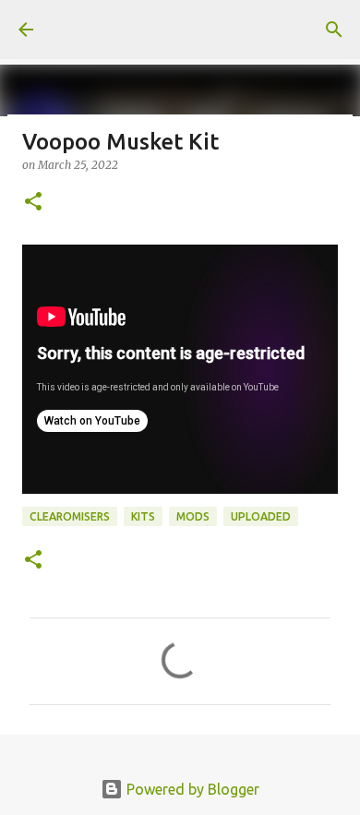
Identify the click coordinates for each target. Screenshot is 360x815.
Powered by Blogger (191, 789)
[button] (33, 202)
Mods (193, 516)
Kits (143, 516)
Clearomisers (70, 516)
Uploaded (261, 516)
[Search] (334, 29)
